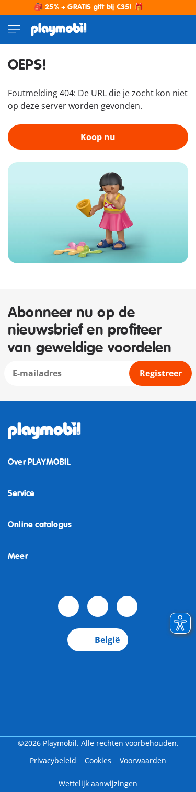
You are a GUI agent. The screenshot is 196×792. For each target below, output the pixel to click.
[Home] (59, 29)
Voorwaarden (143, 760)
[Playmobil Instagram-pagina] (127, 606)
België (107, 640)
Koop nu (98, 137)
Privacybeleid (53, 760)
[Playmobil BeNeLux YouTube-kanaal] (97, 606)
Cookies (98, 760)
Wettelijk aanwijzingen (98, 783)
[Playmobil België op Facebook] (68, 606)
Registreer (161, 373)
